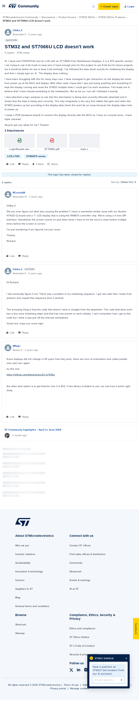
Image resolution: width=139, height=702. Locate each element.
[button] (4, 7)
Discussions (48, 17)
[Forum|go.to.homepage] (23, 6)
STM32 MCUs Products (111, 17)
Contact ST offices (80, 545)
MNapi (16, 346)
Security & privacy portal (83, 654)
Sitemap (20, 633)
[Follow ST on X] (71, 670)
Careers (19, 580)
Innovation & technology (29, 571)
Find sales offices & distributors (88, 554)
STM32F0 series (36, 156)
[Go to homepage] (26, 526)
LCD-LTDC (13, 156)
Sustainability (23, 562)
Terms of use (71, 684)
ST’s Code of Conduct (82, 645)
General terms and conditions (32, 606)
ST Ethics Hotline (79, 637)
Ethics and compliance (82, 628)
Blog (17, 597)
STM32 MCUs (87, 17)
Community (76, 562)
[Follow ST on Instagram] (86, 670)
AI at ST (74, 588)
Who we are (22, 545)
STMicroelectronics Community (20, 17)
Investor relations (25, 554)
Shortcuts (20, 624)
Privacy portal (58, 688)
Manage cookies (79, 688)
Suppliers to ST (24, 588)
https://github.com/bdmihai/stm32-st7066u (31, 374)
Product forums (67, 17)
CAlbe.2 (17, 30)
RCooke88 (19, 192)
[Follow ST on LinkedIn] (78, 670)
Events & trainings (80, 580)
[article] (69, 225)
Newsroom (76, 571)
